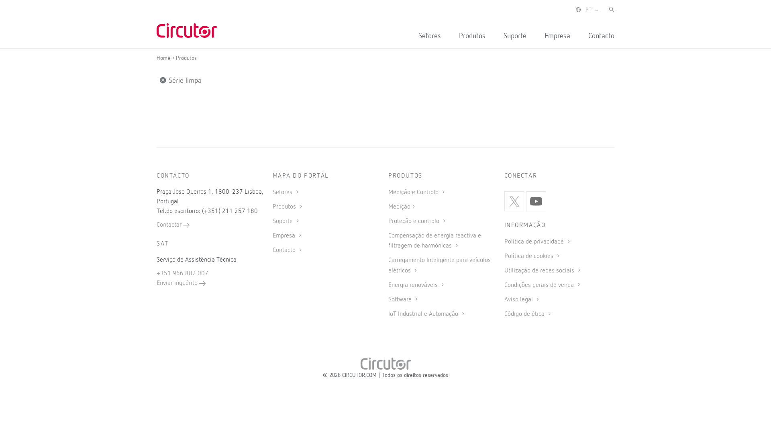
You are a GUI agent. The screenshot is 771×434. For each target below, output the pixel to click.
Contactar (170, 225)
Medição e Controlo (414, 192)
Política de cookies (529, 256)
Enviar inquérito (178, 283)
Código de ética (525, 314)
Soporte (283, 221)
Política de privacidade (534, 242)
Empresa (557, 36)
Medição (399, 207)
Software (400, 300)
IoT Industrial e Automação (424, 314)
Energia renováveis (413, 285)
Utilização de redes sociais (540, 271)
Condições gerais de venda (539, 285)
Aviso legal (519, 300)
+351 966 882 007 (182, 273)
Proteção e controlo (414, 221)
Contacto (601, 36)
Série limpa (184, 80)
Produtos (472, 36)
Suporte (515, 36)
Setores (429, 36)
